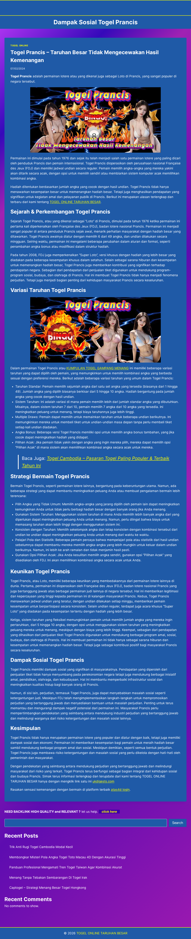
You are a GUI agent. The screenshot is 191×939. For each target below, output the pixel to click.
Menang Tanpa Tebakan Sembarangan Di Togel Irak (48, 877)
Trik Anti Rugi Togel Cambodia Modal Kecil (41, 847)
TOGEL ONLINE (19, 45)
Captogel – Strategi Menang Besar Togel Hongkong (47, 888)
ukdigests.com (103, 781)
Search (177, 823)
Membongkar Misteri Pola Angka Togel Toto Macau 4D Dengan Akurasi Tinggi (67, 857)
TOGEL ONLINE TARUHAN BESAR (101, 933)
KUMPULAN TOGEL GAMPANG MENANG (97, 368)
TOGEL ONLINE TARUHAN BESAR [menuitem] (75, 202)
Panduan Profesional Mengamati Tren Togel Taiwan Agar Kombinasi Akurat (65, 867)
